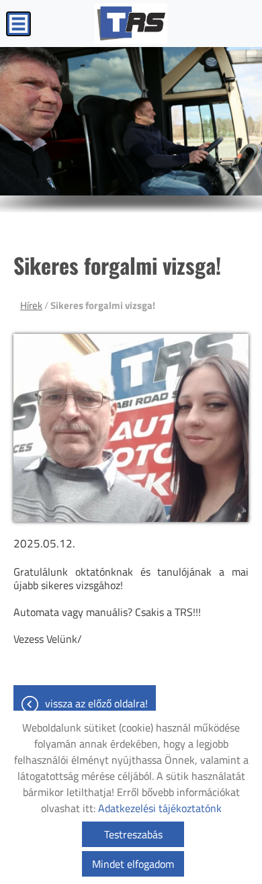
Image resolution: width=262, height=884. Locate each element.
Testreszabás (133, 834)
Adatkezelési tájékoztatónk (160, 808)
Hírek (31, 305)
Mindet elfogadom (133, 864)
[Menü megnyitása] (18, 24)
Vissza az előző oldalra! (96, 703)
